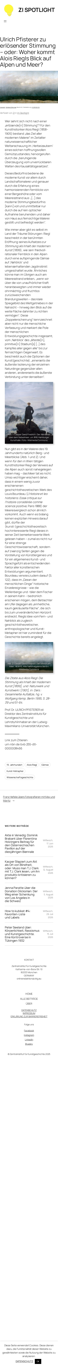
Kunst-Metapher (15, 771)
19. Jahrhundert (14, 764)
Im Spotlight (23, 112)
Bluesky (29, 1043)
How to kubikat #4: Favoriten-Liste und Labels (17, 914)
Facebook (29, 1030)
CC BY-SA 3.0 (36, 107)
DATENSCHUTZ (29, 1010)
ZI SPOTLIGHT (36, 10)
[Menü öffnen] (5, 21)
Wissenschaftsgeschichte (20, 777)
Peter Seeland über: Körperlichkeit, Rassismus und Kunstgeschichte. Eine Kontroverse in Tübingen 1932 (22, 934)
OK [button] (38, 1361)
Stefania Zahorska (11, 107)
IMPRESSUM (29, 1013)
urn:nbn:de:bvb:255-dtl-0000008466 (21, 746)
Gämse (45, 764)
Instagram (29, 1035)
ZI (14, 112)
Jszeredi (2, 107)
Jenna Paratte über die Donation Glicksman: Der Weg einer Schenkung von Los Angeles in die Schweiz (21, 894)
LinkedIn (29, 1039)
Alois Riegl (32, 764)
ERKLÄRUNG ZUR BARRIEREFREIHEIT (29, 1016)
